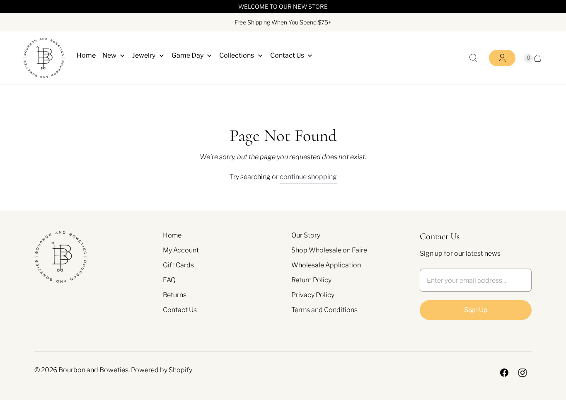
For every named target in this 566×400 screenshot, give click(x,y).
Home (172, 235)
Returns (174, 295)
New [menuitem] (109, 55)
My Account (181, 250)
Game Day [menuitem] (187, 55)
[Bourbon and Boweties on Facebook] (504, 372)
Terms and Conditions (324, 310)
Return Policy (311, 280)
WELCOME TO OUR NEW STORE (283, 6)
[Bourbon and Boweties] (44, 58)
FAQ (169, 280)
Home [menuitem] (86, 55)
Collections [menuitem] (236, 55)
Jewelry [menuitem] (143, 55)
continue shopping (308, 177)
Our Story (305, 235)
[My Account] (502, 58)
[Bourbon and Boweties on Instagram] (522, 372)
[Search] (473, 58)
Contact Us (180, 310)
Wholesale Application (326, 265)
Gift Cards (178, 265)
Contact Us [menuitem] (287, 55)
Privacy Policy (312, 295)
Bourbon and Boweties (93, 370)
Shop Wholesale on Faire (329, 250)
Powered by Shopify (161, 370)
